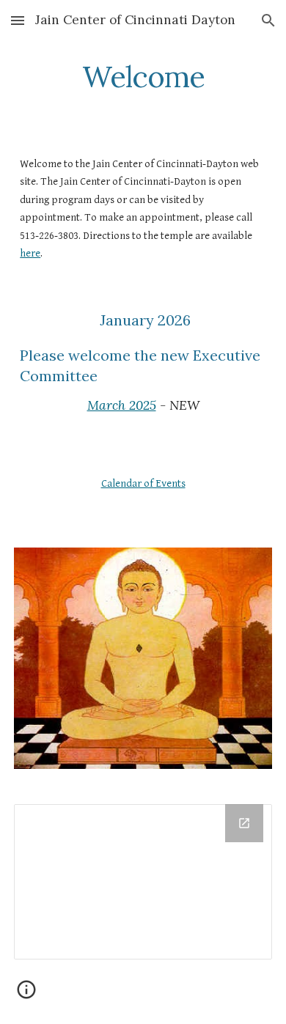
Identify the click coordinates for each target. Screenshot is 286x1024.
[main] (143, 77)
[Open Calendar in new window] (244, 823)
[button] (17, 20)
